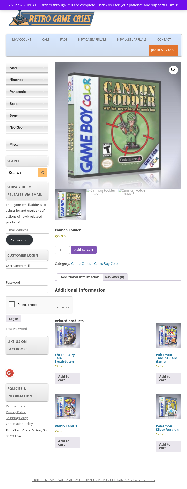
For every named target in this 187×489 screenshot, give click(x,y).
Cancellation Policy (19, 424)
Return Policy (15, 406)
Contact (164, 40)
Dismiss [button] (172, 5)
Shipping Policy (17, 418)
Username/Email (18, 265)
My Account (21, 40)
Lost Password (16, 328)
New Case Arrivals (92, 40)
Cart (45, 40)
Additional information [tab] (80, 277)
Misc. (14, 144)
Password (13, 282)
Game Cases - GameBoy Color (95, 263)
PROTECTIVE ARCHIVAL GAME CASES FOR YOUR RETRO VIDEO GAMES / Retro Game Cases (93, 480)
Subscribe (19, 240)
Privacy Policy (16, 412)
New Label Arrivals (132, 40)
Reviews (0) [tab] (114, 277)
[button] (173, 70)
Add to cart (83, 249)
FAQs (63, 40)
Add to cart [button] (64, 378)
